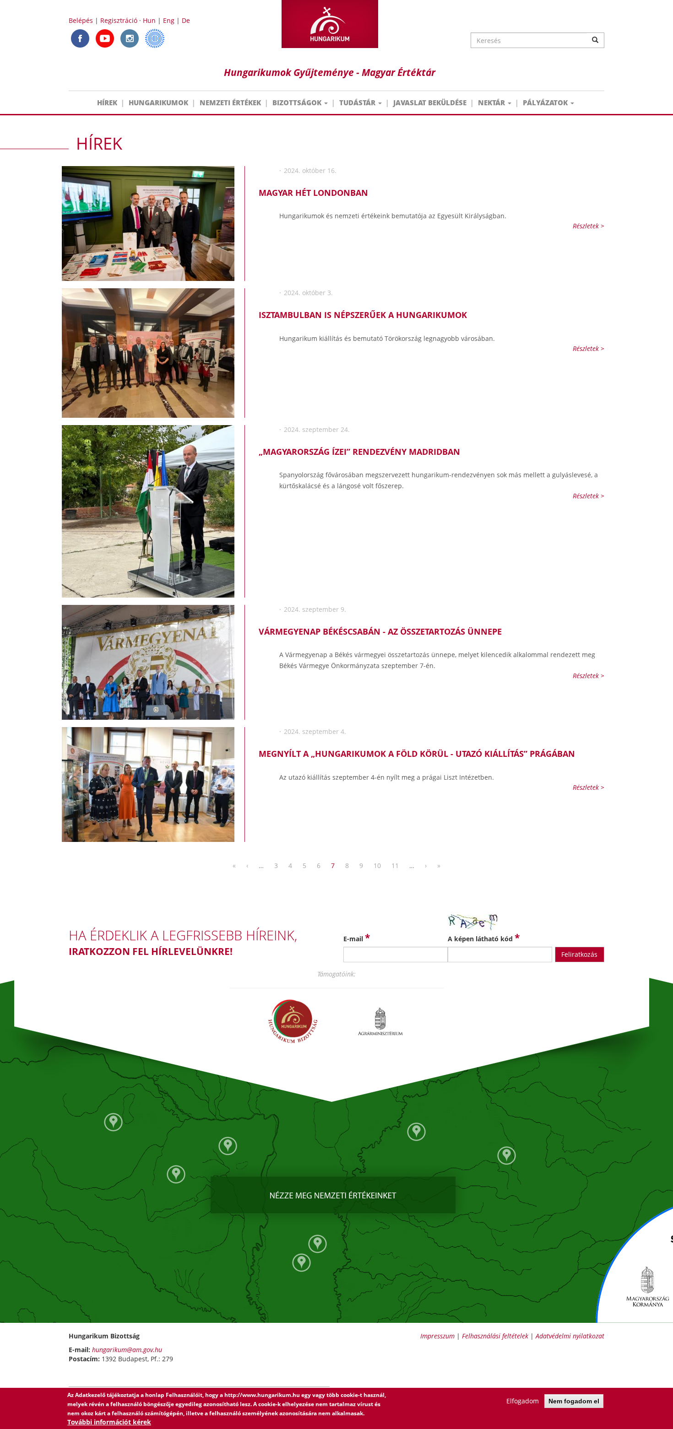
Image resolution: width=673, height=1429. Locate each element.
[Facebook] (80, 37)
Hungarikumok (158, 102)
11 (395, 865)
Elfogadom (522, 1401)
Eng (168, 20)
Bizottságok (297, 102)
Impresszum (437, 1336)
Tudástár (358, 102)
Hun (149, 20)
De (186, 20)
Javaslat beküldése (430, 102)
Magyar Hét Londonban (313, 192)
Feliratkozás (579, 954)
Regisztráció (118, 20)
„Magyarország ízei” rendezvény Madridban (359, 451)
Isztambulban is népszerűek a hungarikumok (363, 314)
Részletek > (588, 225)
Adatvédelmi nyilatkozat (570, 1336)
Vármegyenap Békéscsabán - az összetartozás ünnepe (380, 631)
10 (377, 865)
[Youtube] (104, 37)
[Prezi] (155, 37)
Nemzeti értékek (230, 102)
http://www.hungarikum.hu (262, 1395)
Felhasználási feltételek (495, 1336)
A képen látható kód (484, 937)
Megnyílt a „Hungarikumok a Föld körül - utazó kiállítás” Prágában (417, 753)
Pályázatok (546, 102)
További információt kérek (109, 1422)
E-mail (356, 937)
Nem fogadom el (573, 1401)
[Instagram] (129, 37)
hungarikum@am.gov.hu (127, 1349)
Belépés (81, 20)
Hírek (107, 102)
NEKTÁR (492, 102)
